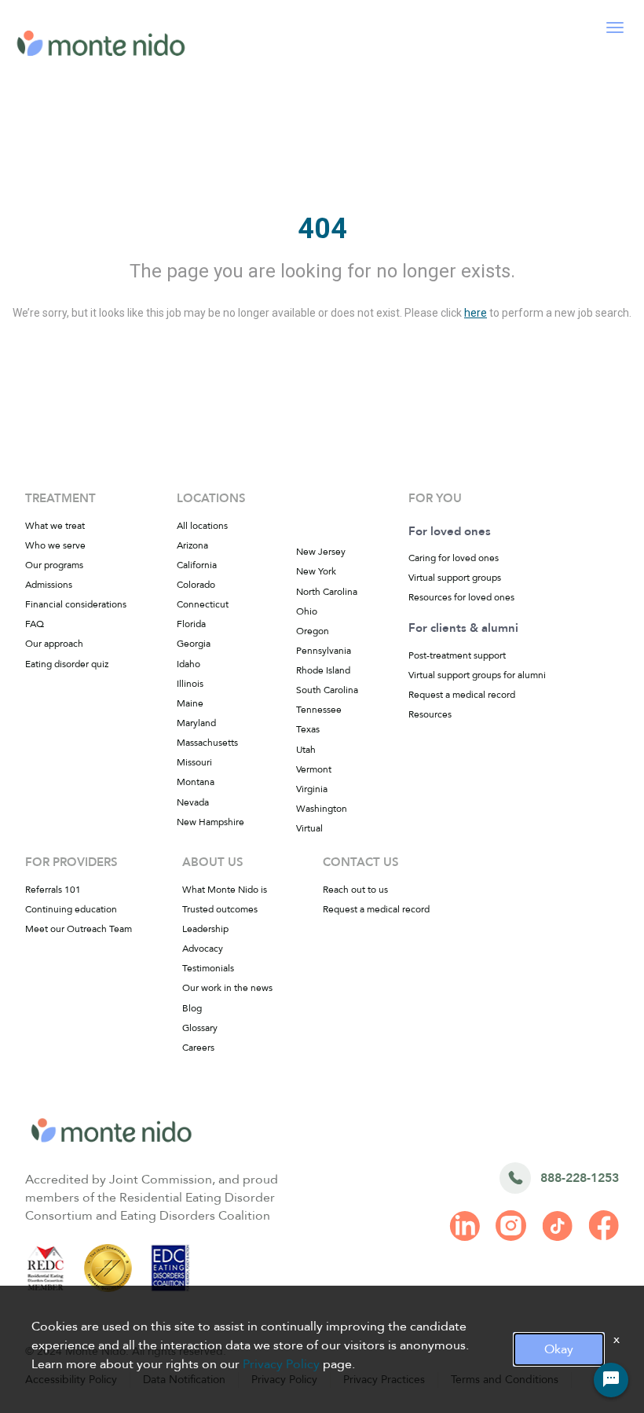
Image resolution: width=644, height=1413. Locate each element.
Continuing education (71, 909)
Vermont (313, 769)
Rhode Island (323, 670)
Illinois (190, 683)
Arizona (192, 545)
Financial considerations (75, 604)
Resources (430, 714)
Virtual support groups (454, 577)
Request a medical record (461, 694)
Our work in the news (227, 988)
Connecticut (203, 604)
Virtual (309, 828)
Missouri (194, 762)
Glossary (200, 1028)
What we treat (55, 525)
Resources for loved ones (461, 597)
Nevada (193, 802)
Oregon (312, 631)
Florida (191, 624)
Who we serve (55, 545)
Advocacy (202, 948)
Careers (198, 1047)
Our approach (54, 643)
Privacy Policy (281, 1364)
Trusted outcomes (220, 909)
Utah (306, 749)
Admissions (48, 584)
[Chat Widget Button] (611, 1380)
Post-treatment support (457, 655)
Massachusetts (207, 742)
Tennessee (319, 709)
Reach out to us (355, 889)
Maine (190, 703)
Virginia (311, 789)
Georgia (193, 643)
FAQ (34, 624)
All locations (202, 525)
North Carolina (326, 591)
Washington (321, 808)
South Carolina (327, 690)
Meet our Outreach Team (78, 929)
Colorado (196, 584)
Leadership (205, 929)
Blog (192, 1008)
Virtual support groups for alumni (477, 675)
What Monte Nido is (224, 889)
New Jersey (321, 551)
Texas (308, 729)
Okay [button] (558, 1349)
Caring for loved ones (453, 558)
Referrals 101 (53, 889)
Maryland (196, 723)
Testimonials (208, 968)
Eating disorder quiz (66, 664)
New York (316, 571)
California (197, 565)
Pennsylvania (323, 650)
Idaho (188, 664)
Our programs (54, 565)
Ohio (306, 611)
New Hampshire (210, 822)
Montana (195, 782)
